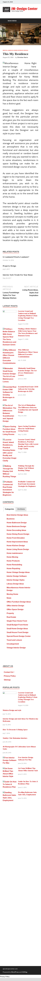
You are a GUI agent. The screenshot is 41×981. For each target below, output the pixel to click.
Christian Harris (22, 57)
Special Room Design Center (19, 636)
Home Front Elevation (16, 538)
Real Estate (11, 617)
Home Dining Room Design (18, 534)
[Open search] (35, 20)
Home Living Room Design (18, 549)
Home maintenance (15, 553)
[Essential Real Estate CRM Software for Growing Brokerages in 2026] (9, 387)
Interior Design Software (17, 576)
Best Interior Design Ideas (17, 515)
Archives (21, 509)
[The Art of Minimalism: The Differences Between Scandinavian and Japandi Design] (9, 405)
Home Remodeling (14, 565)
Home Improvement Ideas (17, 542)
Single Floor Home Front (17, 621)
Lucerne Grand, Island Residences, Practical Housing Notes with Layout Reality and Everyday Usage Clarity (28, 444)
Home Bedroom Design (16, 526)
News (9, 598)
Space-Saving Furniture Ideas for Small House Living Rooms (27, 428)
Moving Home (12, 594)
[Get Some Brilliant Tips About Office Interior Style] (9, 769)
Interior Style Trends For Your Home (18, 275)
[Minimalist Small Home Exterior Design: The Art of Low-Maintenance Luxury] (9, 369)
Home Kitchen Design (16, 545)
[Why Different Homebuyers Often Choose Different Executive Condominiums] (9, 350)
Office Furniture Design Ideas (19, 602)
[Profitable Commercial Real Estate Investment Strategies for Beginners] (9, 482)
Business (11, 519)
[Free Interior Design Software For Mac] (9, 758)
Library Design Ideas (15, 584)
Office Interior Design (15, 606)
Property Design (9, 266)
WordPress (15, 972)
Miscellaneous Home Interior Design (15, 50)
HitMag (24, 972)
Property (10, 613)
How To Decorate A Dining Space (15, 730)
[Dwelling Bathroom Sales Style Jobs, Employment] (9, 793)
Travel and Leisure (14, 640)
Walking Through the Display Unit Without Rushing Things (26, 468)
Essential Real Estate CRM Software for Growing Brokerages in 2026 (28, 389)
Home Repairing (13, 568)
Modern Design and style (12, 710)
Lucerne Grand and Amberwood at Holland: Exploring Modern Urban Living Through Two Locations (27, 315)
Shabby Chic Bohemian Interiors (15, 738)
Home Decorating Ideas (16, 530)
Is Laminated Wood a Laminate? (16, 257)
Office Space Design (15, 609)
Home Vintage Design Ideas (18, 572)
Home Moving (12, 557)
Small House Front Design (17, 632)
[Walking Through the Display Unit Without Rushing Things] (9, 466)
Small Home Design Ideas (17, 628)
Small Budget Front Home (17, 625)
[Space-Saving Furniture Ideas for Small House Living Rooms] (9, 427)
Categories (9, 509)
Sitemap (7, 680)
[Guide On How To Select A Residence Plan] (9, 782)
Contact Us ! (9, 672)
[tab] (9, 509)
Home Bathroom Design (17, 523)
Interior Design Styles (15, 580)
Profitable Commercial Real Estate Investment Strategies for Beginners (27, 484)
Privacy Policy (10, 676)
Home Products (13, 561)
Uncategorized (13, 644)
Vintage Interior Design (16, 648)
